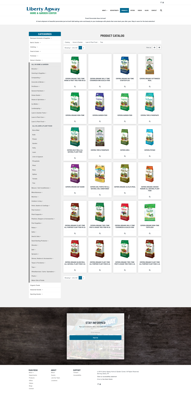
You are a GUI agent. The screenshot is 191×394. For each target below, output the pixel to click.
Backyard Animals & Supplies (40, 38)
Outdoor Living (36, 201)
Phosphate (35, 161)
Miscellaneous (36, 192)
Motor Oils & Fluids (38, 280)
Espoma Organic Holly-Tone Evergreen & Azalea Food (125, 226)
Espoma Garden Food (100, 115)
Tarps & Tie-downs (38, 263)
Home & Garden (35, 60)
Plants (34, 276)
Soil (33, 250)
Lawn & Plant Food (38, 122)
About (53, 372)
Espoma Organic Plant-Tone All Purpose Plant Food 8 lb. (100, 263)
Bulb (33, 135)
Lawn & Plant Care (38, 117)
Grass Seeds (36, 95)
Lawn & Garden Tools (39, 113)
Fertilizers (35, 86)
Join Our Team (55, 378)
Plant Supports (36, 214)
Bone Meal (35, 130)
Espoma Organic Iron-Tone (75, 115)
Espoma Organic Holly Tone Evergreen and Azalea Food (100, 79)
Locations (54, 380)
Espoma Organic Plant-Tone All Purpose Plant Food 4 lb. (149, 263)
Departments (114, 10)
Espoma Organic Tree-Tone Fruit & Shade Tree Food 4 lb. (125, 263)
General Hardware (37, 91)
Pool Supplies (36, 223)
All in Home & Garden (40, 64)
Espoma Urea (124, 150)
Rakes (34, 228)
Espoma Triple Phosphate (150, 115)
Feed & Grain (34, 51)
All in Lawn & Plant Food (42, 126)
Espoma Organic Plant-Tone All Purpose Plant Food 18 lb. (75, 226)
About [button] (104, 10)
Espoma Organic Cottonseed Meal (150, 79)
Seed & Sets (36, 236)
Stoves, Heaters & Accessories (42, 258)
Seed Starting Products (39, 241)
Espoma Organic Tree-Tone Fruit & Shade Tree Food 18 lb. (100, 226)
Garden (34, 143)
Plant (34, 165)
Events (53, 375)
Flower (34, 139)
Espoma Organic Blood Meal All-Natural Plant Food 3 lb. (75, 263)
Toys (33, 267)
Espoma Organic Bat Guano (75, 187)
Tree (33, 183)
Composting (36, 78)
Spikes (34, 174)
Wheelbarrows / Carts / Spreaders (43, 272)
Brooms (34, 69)
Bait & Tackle (34, 43)
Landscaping (36, 108)
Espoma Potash (149, 150)
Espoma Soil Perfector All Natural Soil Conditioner (100, 188)
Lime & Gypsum (37, 157)
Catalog (67, 42)
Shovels (34, 245)
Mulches (34, 197)
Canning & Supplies (38, 73)
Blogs (147, 10)
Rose (34, 170)
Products (124, 10)
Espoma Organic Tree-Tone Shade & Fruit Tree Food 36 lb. (75, 79)
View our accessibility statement (107, 376)
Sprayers (35, 254)
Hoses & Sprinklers (38, 100)
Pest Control (36, 210)
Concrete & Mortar (38, 82)
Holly (34, 148)
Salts (33, 232)
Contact (154, 10)
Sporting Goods (35, 294)
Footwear (33, 56)
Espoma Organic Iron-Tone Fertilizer (149, 226)
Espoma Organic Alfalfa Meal (124, 187)
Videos (140, 10)
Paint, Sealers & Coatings (40, 206)
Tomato (34, 179)
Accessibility (77, 375)
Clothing (33, 47)
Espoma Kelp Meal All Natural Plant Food (75, 151)
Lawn (34, 152)
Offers (132, 10)
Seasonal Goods (36, 290)
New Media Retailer (107, 379)
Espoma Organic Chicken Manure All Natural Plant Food (149, 189)
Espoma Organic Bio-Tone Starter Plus (125, 79)
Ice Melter (35, 104)
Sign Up (95, 337)
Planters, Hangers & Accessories (42, 219)
